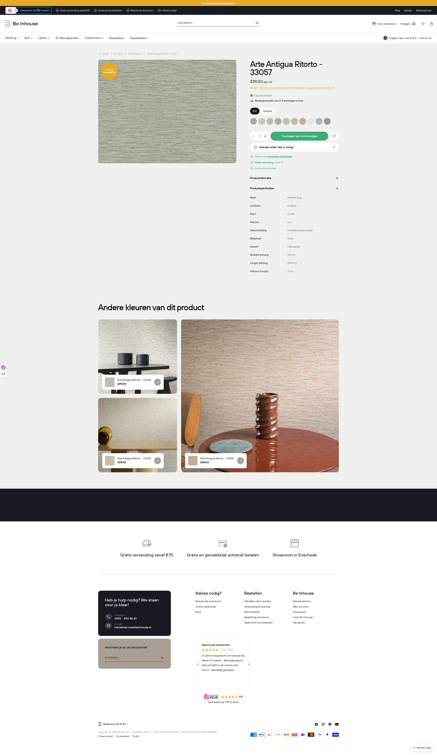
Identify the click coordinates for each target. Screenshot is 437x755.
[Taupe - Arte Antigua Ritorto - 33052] (269, 121)
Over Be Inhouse (303, 617)
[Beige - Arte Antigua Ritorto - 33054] (286, 121)
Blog (198, 612)
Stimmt (147, 732)
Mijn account (301, 606)
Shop (105, 53)
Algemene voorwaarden (258, 622)
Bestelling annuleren (256, 617)
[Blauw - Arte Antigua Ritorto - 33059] (327, 121)
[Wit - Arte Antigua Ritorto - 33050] (310, 121)
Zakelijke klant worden (257, 601)
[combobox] (218, 23)
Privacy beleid (105, 736)
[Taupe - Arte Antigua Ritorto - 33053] (278, 121)
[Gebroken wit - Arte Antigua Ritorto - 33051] (261, 121)
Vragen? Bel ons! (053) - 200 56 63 (410, 38)
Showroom (299, 612)
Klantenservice (302, 601)
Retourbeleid (252, 612)
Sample (267, 111)
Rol (255, 111)
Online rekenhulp (205, 606)
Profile (135, 736)
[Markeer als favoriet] (334, 136)
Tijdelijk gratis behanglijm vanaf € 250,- (218, 3)
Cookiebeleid (123, 736)
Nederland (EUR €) (114, 724)
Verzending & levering (257, 606)
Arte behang (134, 53)
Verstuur (162, 658)
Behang (118, 53)
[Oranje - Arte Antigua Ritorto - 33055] (294, 121)
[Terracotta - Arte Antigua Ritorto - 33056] (302, 121)
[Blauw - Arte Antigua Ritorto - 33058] (319, 121)
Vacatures (299, 622)
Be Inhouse (123, 732)
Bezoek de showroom (208, 601)
